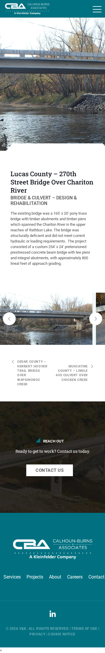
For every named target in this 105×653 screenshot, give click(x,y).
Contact (96, 577)
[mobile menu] (97, 9)
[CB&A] (25, 8)
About (55, 577)
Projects (35, 577)
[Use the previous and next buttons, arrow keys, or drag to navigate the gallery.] (52, 319)
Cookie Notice (61, 634)
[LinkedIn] (52, 617)
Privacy (37, 634)
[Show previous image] (9, 318)
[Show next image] (95, 318)
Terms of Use (84, 629)
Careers (75, 577)
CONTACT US (50, 470)
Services (12, 577)
